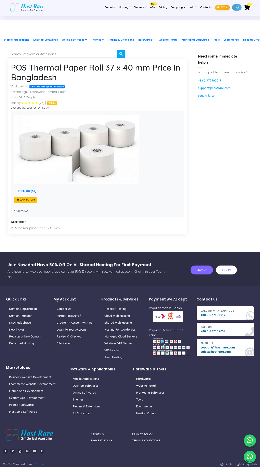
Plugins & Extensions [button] (121, 39)
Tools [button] (216, 39)
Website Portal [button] (168, 39)
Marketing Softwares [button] (195, 39)
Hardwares (143, 379)
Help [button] (193, 7)
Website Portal (146, 386)
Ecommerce (144, 406)
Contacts (205, 7)
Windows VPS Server (118, 343)
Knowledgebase (20, 322)
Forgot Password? (69, 316)
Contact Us (64, 309)
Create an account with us (74, 322)
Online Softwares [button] (73, 39)
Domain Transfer (20, 316)
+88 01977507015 (209, 80)
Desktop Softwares (86, 386)
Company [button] (178, 7)
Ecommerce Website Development (32, 384)
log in (226, 269)
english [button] (229, 464)
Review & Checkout (69, 336)
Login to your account (71, 329)
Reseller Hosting (115, 309)
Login (236, 7)
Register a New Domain (25, 336)
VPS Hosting (112, 350)
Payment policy (101, 440)
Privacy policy (142, 434)
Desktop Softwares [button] (45, 39)
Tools (139, 399)
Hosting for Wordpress (119, 329)
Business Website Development (30, 377)
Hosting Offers (146, 413)
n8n (152, 6)
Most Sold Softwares (23, 412)
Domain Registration (23, 309)
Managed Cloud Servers (120, 336)
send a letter (207, 95)
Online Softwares (84, 392)
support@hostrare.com (214, 88)
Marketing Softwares (150, 392)
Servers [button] (139, 7)
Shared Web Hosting (118, 322)
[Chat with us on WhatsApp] (250, 440)
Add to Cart (27, 200)
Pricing (162, 7)
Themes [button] (96, 39)
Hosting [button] (124, 7)
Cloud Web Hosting (117, 316)
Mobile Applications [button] (16, 39)
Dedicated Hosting (21, 343)
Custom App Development (26, 398)
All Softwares (82, 413)
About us (97, 434)
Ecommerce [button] (231, 39)
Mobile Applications (86, 379)
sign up (202, 269)
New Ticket (16, 329)
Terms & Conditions (146, 440)
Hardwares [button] (145, 39)
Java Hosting (113, 357)
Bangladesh (249, 464)
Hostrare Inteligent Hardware (47, 86)
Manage (39, 464)
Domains (109, 7)
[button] (222, 7)
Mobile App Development (26, 391)
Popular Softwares (21, 405)
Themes (78, 399)
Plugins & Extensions (86, 406)
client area (64, 343)
